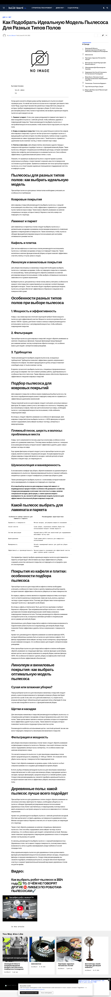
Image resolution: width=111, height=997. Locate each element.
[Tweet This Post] (99, 35)
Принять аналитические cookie (29, 992)
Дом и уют (60, 8)
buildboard (12, 35)
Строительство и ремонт (42, 8)
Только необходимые (46, 992)
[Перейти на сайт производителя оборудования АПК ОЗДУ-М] (93, 987)
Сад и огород (73, 8)
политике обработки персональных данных (32, 989)
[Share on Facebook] (95, 35)
